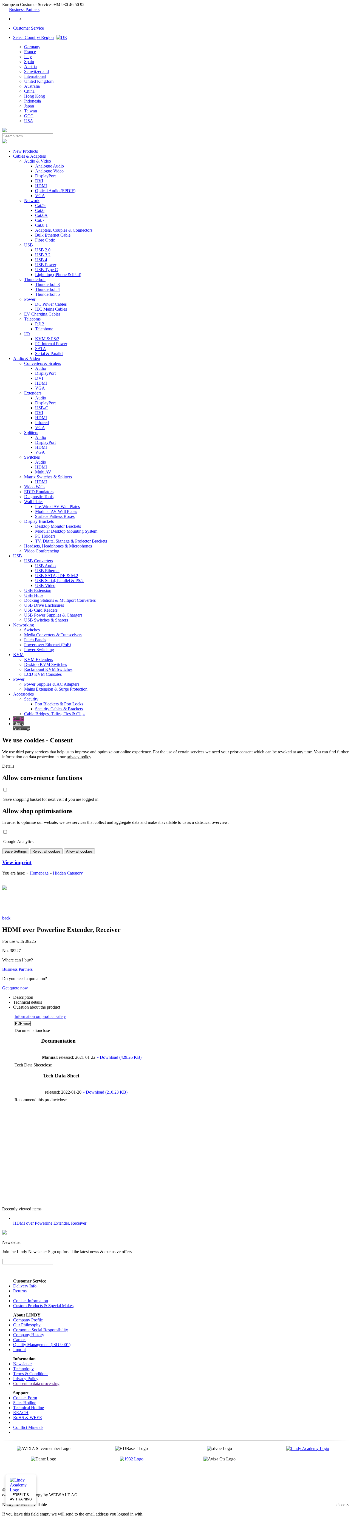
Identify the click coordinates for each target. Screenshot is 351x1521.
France (30, 51)
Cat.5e (40, 205)
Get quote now (15, 988)
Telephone (44, 329)
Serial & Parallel (49, 353)
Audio (40, 368)
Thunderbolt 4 (47, 289)
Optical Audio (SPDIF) (55, 190)
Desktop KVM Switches (45, 664)
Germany (32, 46)
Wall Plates (33, 501)
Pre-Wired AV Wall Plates (57, 506)
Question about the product (36, 1007)
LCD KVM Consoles (43, 674)
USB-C (41, 407)
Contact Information (30, 1300)
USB (28, 245)
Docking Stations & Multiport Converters (60, 600)
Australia (32, 86)
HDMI (41, 185)
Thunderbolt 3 (47, 284)
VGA (40, 195)
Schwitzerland (36, 71)
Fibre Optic (45, 240)
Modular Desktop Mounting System (66, 531)
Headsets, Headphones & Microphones (58, 546)
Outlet (18, 718)
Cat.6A (41, 215)
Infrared (42, 422)
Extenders (32, 393)
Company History (28, 1334)
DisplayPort (45, 176)
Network (31, 200)
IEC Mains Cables (51, 309)
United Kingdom (38, 81)
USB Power (45, 264)
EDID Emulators (38, 491)
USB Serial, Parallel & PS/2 (59, 580)
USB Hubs (33, 595)
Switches (32, 457)
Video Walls (34, 486)
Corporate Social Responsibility (40, 1329)
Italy (28, 56)
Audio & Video (37, 161)
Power (29, 299)
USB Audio (45, 565)
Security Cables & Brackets (59, 708)
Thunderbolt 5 (47, 294)
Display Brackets (39, 521)
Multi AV (43, 472)
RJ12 (39, 324)
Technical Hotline (28, 1407)
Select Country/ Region (33, 37)
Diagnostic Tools (38, 496)
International (35, 76)
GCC (28, 115)
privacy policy (79, 756)
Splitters (31, 432)
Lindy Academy (21, 726)
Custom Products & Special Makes (43, 1305)
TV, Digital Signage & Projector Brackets (71, 541)
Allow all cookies (79, 851)
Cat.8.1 (41, 225)
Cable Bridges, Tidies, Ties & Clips (54, 713)
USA (28, 120)
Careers (19, 1339)
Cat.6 (39, 210)
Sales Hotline (24, 1402)
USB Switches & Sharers (46, 620)
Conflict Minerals (28, 1427)
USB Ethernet (47, 570)
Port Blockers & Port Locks (59, 704)
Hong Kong (34, 96)
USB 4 (41, 259)
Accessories (23, 694)
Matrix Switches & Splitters (48, 477)
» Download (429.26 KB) (119, 1057)
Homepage (39, 873)
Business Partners (24, 9)
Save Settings (15, 851)
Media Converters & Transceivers (53, 634)
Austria (30, 66)
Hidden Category (68, 873)
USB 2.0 (42, 250)
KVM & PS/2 (47, 338)
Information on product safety (40, 1016)
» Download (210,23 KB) (105, 1092)
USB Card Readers (41, 610)
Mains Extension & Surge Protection (55, 689)
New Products (25, 151)
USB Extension (37, 590)
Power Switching (39, 649)
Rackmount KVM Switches (48, 669)
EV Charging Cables (42, 314)
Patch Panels (35, 639)
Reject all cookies (46, 851)
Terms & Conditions (30, 1373)
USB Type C (46, 269)
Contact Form (25, 1397)
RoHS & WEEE (27, 1417)
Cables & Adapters (29, 156)
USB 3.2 (42, 254)
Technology (23, 1368)
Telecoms (32, 319)
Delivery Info (24, 1286)
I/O (27, 333)
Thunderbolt (35, 279)
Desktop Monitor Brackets (58, 526)
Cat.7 (39, 220)
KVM (18, 654)
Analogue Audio (49, 166)
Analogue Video (49, 171)
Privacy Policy (25, 1378)
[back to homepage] (4, 130)
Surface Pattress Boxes (55, 516)
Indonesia (32, 101)
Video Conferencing (41, 551)
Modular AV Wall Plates (56, 511)
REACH (21, 1412)
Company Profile (28, 1320)
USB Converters (38, 560)
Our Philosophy (27, 1325)
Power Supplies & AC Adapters (51, 684)
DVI (39, 180)
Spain (29, 61)
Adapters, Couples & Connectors (63, 230)
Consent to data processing (36, 1383)
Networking (23, 625)
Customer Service (28, 28)
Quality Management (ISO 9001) (41, 1344)
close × (342, 1504)
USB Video (45, 585)
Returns (20, 1291)
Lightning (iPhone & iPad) (58, 274)
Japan (29, 106)
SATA (40, 348)
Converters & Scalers (42, 363)
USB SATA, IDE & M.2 (56, 575)
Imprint (19, 1349)
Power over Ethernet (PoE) (47, 644)
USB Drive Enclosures (44, 605)
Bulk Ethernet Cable (52, 235)
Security (31, 699)
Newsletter (22, 1363)
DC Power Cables (51, 304)
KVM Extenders (38, 659)
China (29, 91)
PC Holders (45, 536)
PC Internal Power (51, 343)
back (6, 918)
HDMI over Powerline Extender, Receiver (49, 1223)
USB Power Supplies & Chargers (53, 615)
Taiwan (30, 111)
